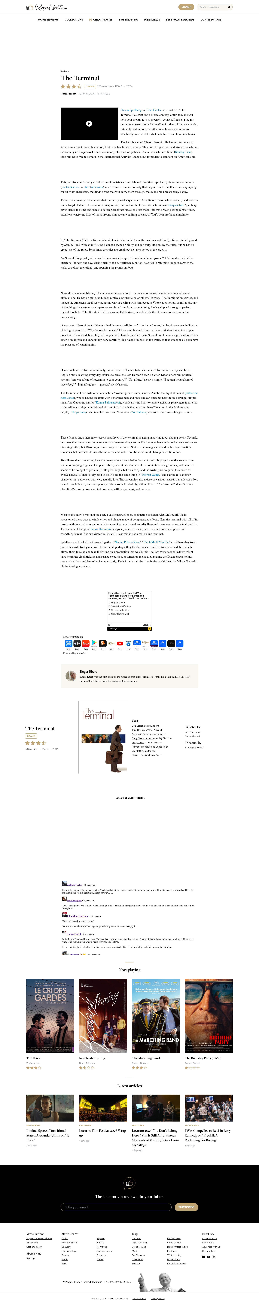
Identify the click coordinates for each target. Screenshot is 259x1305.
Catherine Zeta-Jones (143, 734)
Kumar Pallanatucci (108, 402)
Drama (90, 86)
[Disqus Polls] (129, 842)
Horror (65, 1259)
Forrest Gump (150, 475)
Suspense (102, 1255)
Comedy (66, 1247)
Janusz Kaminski (100, 529)
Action (65, 1238)
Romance (102, 1247)
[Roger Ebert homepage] (46, 7)
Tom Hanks (154, 110)
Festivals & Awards (180, 19)
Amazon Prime (69, 1242)
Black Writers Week (177, 1247)
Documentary (69, 1251)
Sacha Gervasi (70, 187)
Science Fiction (105, 1251)
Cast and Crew (34, 1247)
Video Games (174, 1242)
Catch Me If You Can (156, 542)
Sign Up (30, 1258)
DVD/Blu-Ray (174, 1238)
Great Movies (103, 19)
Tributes (136, 1263)
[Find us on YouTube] (208, 1257)
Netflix (100, 1242)
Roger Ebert (68, 93)
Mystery (101, 1238)
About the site (209, 1238)
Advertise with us (211, 1247)
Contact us (208, 1242)
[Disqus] (129, 917)
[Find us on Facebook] (203, 1257)
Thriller (100, 1259)
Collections (74, 19)
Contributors (211, 19)
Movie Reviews (48, 19)
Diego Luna (78, 412)
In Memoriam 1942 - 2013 (118, 1282)
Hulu (64, 1263)
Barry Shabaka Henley (143, 738)
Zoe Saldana (138, 412)
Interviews (152, 19)
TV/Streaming (128, 19)
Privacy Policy (158, 1298)
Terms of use (139, 1298)
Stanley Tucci (183, 152)
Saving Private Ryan (127, 542)
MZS (134, 1251)
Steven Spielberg (131, 110)
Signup (186, 7)
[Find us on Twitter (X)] (214, 1257)
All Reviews (32, 1242)
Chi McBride (138, 751)
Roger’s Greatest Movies (39, 1238)
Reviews (64, 71)
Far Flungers (138, 1255)
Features (171, 1251)
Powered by (69, 653)
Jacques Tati (175, 205)
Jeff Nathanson (94, 187)
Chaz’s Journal (139, 1242)
